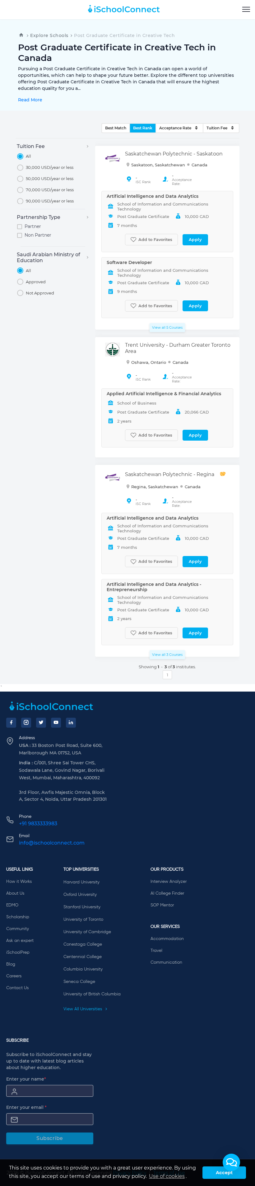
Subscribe (49, 1138)
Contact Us (17, 988)
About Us (15, 893)
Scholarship (17, 917)
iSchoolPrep (18, 952)
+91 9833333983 (38, 824)
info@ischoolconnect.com (52, 843)
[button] (231, 1162)
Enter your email (26, 1107)
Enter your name (26, 1079)
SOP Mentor (162, 905)
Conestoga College (82, 944)
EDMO (12, 905)
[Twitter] (41, 723)
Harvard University (81, 882)
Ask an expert (20, 940)
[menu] (246, 9)
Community (17, 929)
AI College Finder (167, 893)
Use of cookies (167, 1176)
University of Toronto (83, 919)
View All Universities (83, 1009)
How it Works (19, 881)
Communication (166, 962)
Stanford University (81, 907)
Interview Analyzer (169, 881)
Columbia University (83, 969)
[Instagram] (26, 723)
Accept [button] (224, 1172)
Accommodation (167, 939)
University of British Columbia (92, 994)
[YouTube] (56, 723)
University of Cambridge (87, 932)
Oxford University (80, 894)
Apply (195, 239)
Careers (13, 976)
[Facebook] (11, 723)
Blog (10, 964)
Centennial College (82, 957)
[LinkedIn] (71, 723)
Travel (156, 950)
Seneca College (79, 982)
